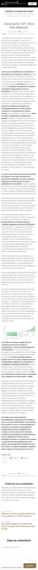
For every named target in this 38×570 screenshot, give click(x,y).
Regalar (32, 3)
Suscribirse (30, 566)
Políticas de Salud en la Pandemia (14, 34)
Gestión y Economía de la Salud (19, 11)
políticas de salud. (30, 34)
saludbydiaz (13, 31)
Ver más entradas (13, 500)
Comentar (30, 560)
